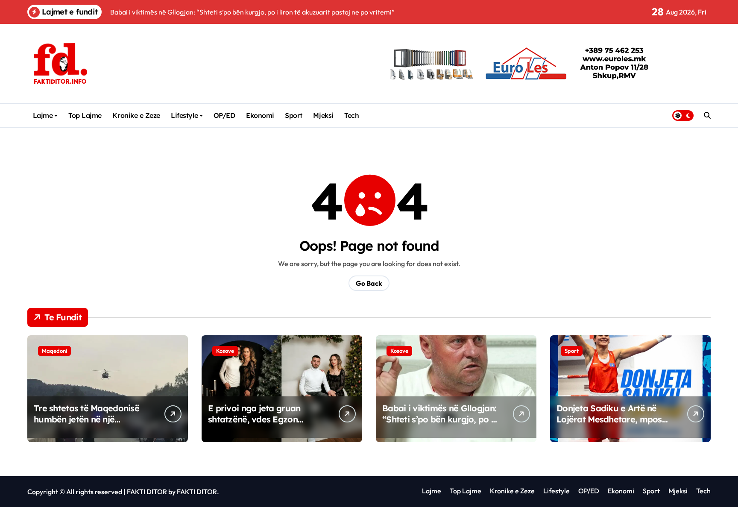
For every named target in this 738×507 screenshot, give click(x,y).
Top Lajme (85, 115)
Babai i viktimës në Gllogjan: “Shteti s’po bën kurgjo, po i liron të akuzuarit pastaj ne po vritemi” (439, 425)
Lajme (43, 115)
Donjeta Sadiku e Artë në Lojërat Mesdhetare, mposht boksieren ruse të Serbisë (613, 419)
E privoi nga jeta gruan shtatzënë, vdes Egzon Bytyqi (254, 419)
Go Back (369, 283)
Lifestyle (184, 115)
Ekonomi (260, 115)
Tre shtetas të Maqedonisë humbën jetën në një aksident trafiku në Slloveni (89, 419)
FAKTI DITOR (147, 491)
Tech (351, 115)
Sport (293, 115)
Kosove (225, 350)
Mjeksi (323, 115)
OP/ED (224, 115)
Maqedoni (54, 350)
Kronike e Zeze (136, 115)
